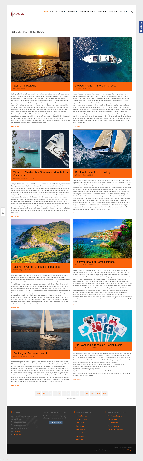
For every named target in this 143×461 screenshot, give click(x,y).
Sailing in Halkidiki (24, 85)
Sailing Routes (80, 429)
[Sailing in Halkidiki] (40, 59)
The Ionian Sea (113, 423)
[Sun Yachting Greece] (18, 14)
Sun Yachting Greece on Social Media (98, 344)
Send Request (80, 423)
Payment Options (81, 419)
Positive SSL (4, 460)
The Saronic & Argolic (115, 416)
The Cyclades (112, 419)
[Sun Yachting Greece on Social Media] (102, 326)
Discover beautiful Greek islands (95, 261)
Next (98, 394)
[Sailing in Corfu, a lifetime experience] (40, 241)
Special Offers (80, 433)
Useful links (79, 439)
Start (38, 394)
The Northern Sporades (115, 429)
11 (92, 394)
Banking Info (80, 436)
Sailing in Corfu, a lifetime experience (36, 266)
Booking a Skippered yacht (30, 353)
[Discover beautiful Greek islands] (102, 238)
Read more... (15, 126)
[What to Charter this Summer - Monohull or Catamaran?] (40, 149)
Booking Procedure (82, 416)
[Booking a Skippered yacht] (40, 330)
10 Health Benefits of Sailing (93, 171)
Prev (44, 394)
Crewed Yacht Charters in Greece (95, 85)
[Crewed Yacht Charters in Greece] (102, 59)
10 (87, 394)
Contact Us (17, 431)
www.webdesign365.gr (124, 450)
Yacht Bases (80, 426)
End (104, 394)
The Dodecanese (113, 426)
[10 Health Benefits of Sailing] (102, 149)
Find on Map (17, 434)
